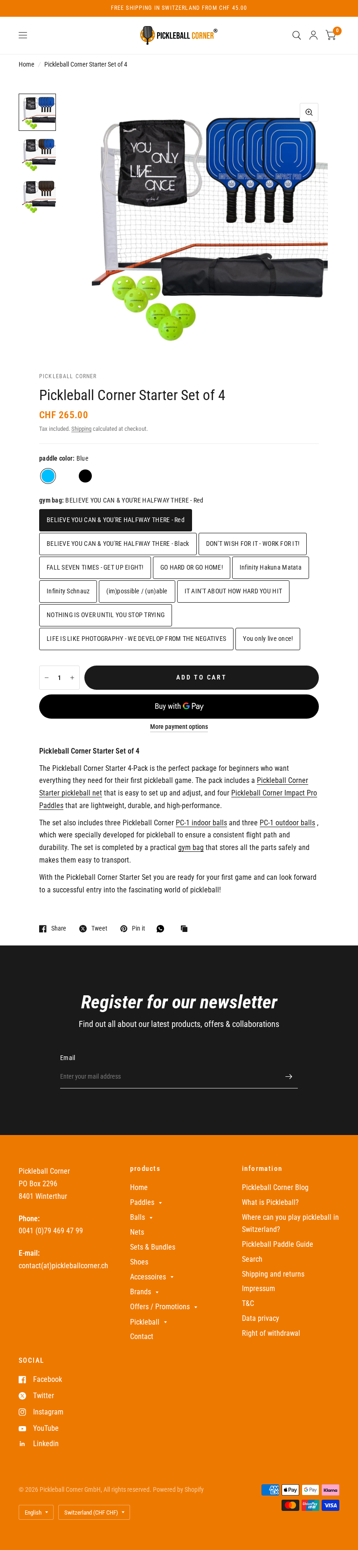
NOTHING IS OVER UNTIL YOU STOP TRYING (106, 615)
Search (252, 1259)
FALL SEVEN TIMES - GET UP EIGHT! (95, 567)
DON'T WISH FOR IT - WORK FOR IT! (253, 543)
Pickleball (144, 1322)
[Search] (296, 35)
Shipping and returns (273, 1274)
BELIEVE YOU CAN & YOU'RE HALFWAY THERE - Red (116, 519)
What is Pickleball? (270, 1202)
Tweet (99, 928)
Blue (48, 476)
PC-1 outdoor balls (287, 822)
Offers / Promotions (160, 1306)
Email (67, 1057)
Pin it (138, 928)
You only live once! (268, 638)
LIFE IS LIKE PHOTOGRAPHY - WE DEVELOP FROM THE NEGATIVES (136, 638)
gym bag (191, 847)
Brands (140, 1291)
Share (58, 928)
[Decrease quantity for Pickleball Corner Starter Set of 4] (47, 677)
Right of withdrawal (271, 1333)
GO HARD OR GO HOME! (191, 567)
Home (26, 64)
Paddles (142, 1202)
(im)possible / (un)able (136, 591)
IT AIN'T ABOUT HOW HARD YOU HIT (233, 591)
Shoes (139, 1262)
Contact (141, 1336)
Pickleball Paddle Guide (277, 1244)
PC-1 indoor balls (201, 822)
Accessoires (148, 1276)
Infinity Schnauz (68, 591)
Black (85, 476)
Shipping (81, 428)
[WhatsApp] (163, 928)
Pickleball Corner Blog (275, 1187)
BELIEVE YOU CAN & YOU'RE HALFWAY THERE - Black (118, 543)
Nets (137, 1232)
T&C (248, 1303)
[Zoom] (309, 112)
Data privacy (260, 1318)
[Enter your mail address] (288, 1076)
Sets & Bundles (152, 1247)
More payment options (179, 726)
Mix (67, 476)
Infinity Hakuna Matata (271, 567)
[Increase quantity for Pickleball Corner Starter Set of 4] (72, 677)
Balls (137, 1217)
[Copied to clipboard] (186, 929)
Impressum (258, 1288)
